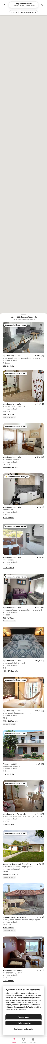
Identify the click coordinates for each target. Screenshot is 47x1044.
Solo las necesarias (24, 1023)
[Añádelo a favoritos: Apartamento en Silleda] (41, 939)
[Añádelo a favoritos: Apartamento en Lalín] (41, 325)
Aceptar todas (23, 1017)
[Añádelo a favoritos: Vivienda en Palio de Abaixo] (41, 886)
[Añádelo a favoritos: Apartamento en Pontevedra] (41, 783)
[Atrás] (5, 4)
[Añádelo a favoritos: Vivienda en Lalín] (41, 733)
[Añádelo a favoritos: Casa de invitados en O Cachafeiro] (41, 833)
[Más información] (34, 319)
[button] (8, 366)
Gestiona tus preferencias (23, 1029)
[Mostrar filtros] (42, 4)
